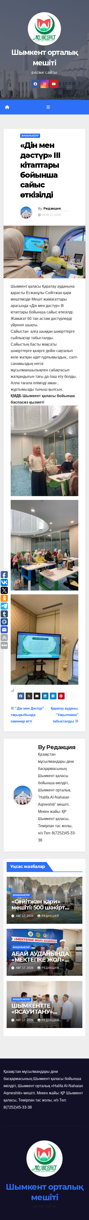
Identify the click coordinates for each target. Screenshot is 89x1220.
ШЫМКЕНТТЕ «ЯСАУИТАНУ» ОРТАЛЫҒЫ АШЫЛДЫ (44, 1011)
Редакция (52, 208)
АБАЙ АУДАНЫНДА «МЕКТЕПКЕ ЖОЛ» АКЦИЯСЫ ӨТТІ (40, 959)
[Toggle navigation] (48, 107)
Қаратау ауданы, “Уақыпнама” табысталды (64, 714)
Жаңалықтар (30, 135)
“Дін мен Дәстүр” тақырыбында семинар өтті (27, 714)
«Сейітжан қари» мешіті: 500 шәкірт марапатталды (38, 907)
